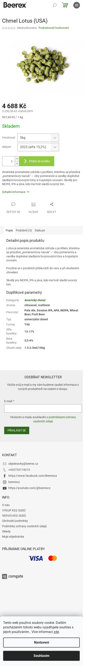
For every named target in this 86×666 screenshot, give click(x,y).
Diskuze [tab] (40, 230)
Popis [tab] (9, 230)
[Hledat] (55, 5)
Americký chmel (35, 300)
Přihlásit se (17, 430)
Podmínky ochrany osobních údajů (24, 526)
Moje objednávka (13, 536)
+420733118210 (19, 469)
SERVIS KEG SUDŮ (14, 515)
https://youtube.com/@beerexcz (29, 488)
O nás (6, 505)
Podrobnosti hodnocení (54, 27)
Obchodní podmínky (15, 520)
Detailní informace (13, 192)
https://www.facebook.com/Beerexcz (32, 475)
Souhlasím (41, 656)
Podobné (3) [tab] (24, 230)
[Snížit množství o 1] (17, 163)
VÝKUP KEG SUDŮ (13, 510)
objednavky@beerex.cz (23, 463)
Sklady (6, 531)
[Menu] (76, 5)
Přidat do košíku (39, 161)
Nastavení (41, 642)
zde (56, 632)
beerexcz (14, 482)
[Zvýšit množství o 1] (17, 158)
